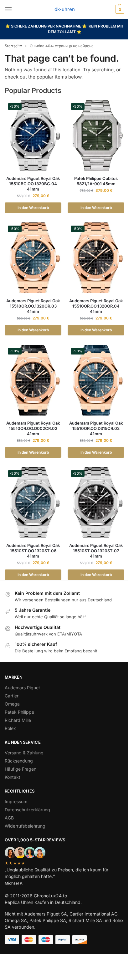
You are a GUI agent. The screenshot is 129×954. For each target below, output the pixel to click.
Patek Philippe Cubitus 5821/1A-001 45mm (96, 181)
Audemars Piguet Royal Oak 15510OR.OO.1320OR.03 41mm (33, 306)
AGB (9, 817)
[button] (119, 9)
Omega (12, 704)
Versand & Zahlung (24, 752)
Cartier (11, 695)
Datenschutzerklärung (27, 809)
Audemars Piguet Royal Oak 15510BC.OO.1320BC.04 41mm (33, 183)
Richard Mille (18, 720)
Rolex (10, 728)
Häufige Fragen (20, 769)
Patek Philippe (19, 712)
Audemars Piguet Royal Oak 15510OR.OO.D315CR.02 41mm (96, 428)
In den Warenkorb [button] (33, 207)
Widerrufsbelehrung (25, 826)
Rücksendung (19, 760)
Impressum (16, 801)
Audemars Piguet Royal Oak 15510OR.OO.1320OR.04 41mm (96, 306)
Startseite (13, 45)
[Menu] (14, 9)
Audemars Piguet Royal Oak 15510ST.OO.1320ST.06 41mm (33, 551)
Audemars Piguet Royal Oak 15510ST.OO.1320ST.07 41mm (96, 551)
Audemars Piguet (22, 687)
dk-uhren (64, 9)
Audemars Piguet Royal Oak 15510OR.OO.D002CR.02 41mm (33, 428)
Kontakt (12, 777)
